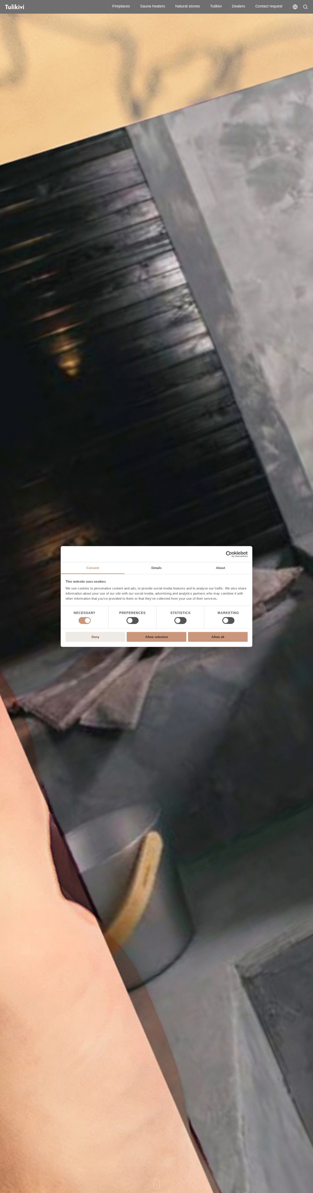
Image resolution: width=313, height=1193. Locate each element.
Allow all (217, 637)
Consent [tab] (92, 568)
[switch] (132, 620)
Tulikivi (216, 6)
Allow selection (156, 637)
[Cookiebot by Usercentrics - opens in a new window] (229, 554)
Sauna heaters (152, 6)
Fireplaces (121, 6)
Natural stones (187, 6)
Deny (95, 637)
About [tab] (220, 568)
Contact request (268, 6)
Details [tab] (156, 568)
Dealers (238, 6)
